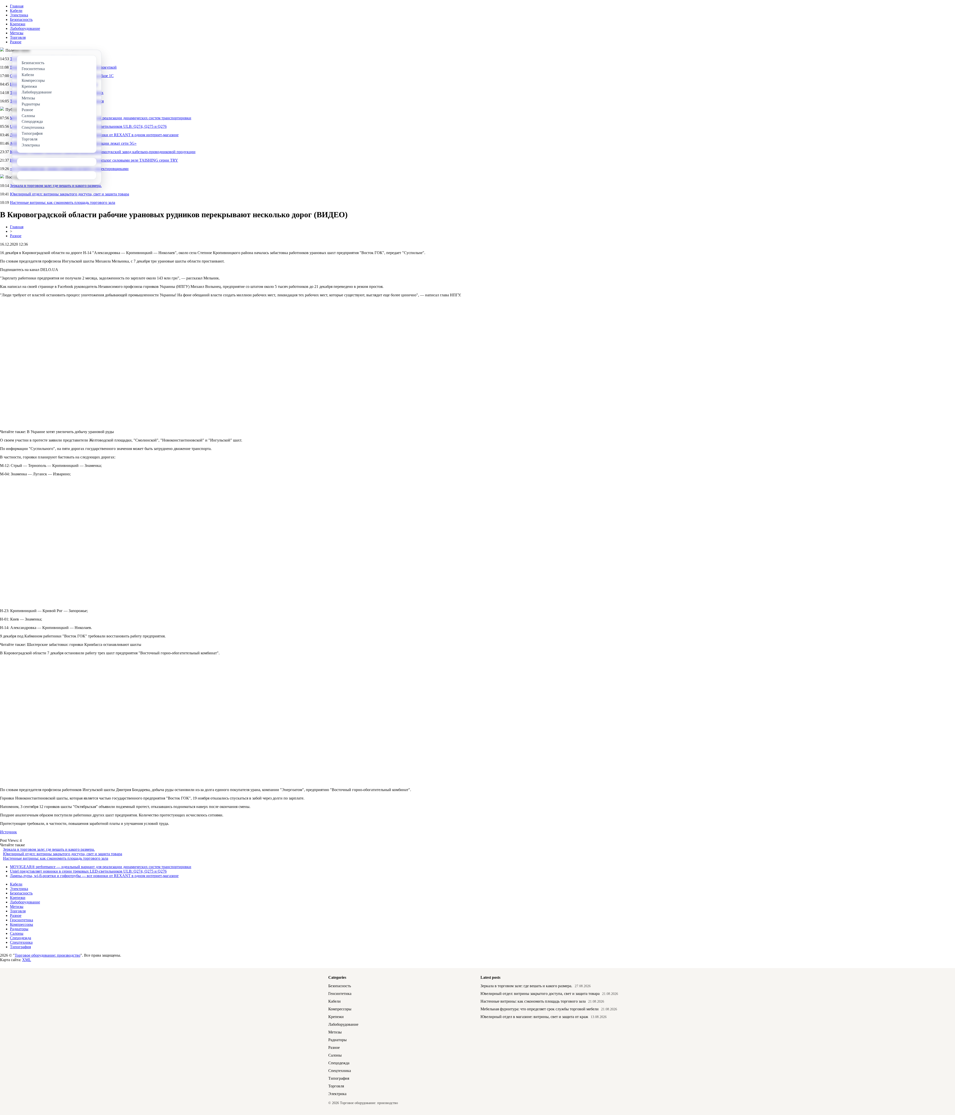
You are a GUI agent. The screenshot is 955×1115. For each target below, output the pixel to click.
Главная (16, 6)
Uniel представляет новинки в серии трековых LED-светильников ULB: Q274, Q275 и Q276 (88, 871)
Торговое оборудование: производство (47, 955)
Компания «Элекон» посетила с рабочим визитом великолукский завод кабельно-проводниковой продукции (102, 152)
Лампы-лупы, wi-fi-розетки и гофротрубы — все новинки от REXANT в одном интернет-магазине (94, 876)
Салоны (16, 933)
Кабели (16, 10)
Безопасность (21, 19)
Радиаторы (19, 929)
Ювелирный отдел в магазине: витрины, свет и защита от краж (534, 1017)
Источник (8, 832)
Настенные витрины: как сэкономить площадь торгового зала (62, 202)
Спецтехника (21, 942)
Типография (20, 947)
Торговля (18, 37)
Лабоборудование (25, 28)
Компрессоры (21, 924)
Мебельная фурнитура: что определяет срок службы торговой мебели (539, 1009)
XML (26, 960)
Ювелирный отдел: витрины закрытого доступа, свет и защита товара (69, 194)
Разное (15, 42)
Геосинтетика (21, 920)
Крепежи (17, 24)
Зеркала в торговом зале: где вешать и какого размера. (56, 185)
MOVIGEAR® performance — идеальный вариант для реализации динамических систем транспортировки (100, 867)
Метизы (16, 33)
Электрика (19, 15)
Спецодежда (20, 938)
